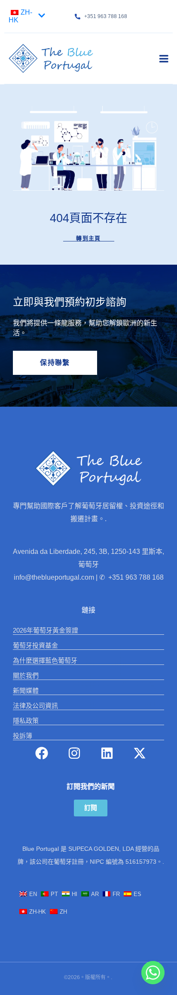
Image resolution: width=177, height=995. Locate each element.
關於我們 (26, 675)
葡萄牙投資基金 (35, 645)
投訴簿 (22, 735)
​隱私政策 (26, 720)
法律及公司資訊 (35, 705)
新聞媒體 (26, 690)
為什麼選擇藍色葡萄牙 (45, 660)
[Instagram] (74, 753)
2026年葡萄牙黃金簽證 (45, 630)
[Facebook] (42, 753)
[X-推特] (140, 753)
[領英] (107, 753)
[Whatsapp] (153, 972)
